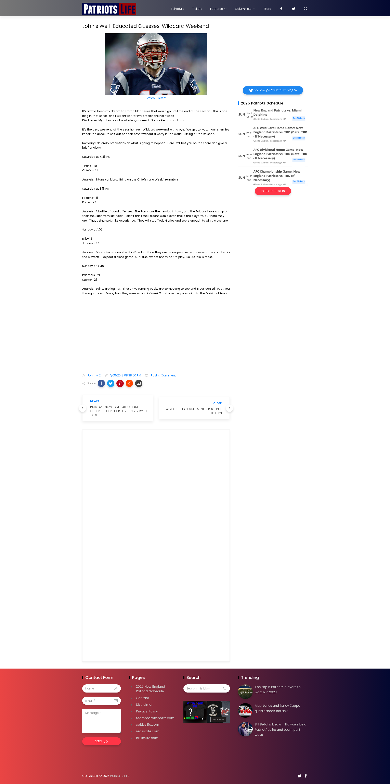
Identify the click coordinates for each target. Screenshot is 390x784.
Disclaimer (144, 704)
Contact (142, 698)
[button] (101, 383)
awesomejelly (156, 98)
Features (216, 9)
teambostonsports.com (155, 718)
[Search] (306, 9)
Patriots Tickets (273, 191)
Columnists (243, 9)
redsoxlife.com (147, 731)
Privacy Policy (147, 711)
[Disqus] (156, 491)
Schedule (177, 9)
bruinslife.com (147, 738)
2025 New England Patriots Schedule (150, 689)
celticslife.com (147, 724)
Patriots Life (119, 776)
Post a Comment (163, 375)
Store (267, 9)
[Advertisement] (156, 338)
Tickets (197, 9)
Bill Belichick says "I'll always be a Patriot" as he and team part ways (280, 729)
